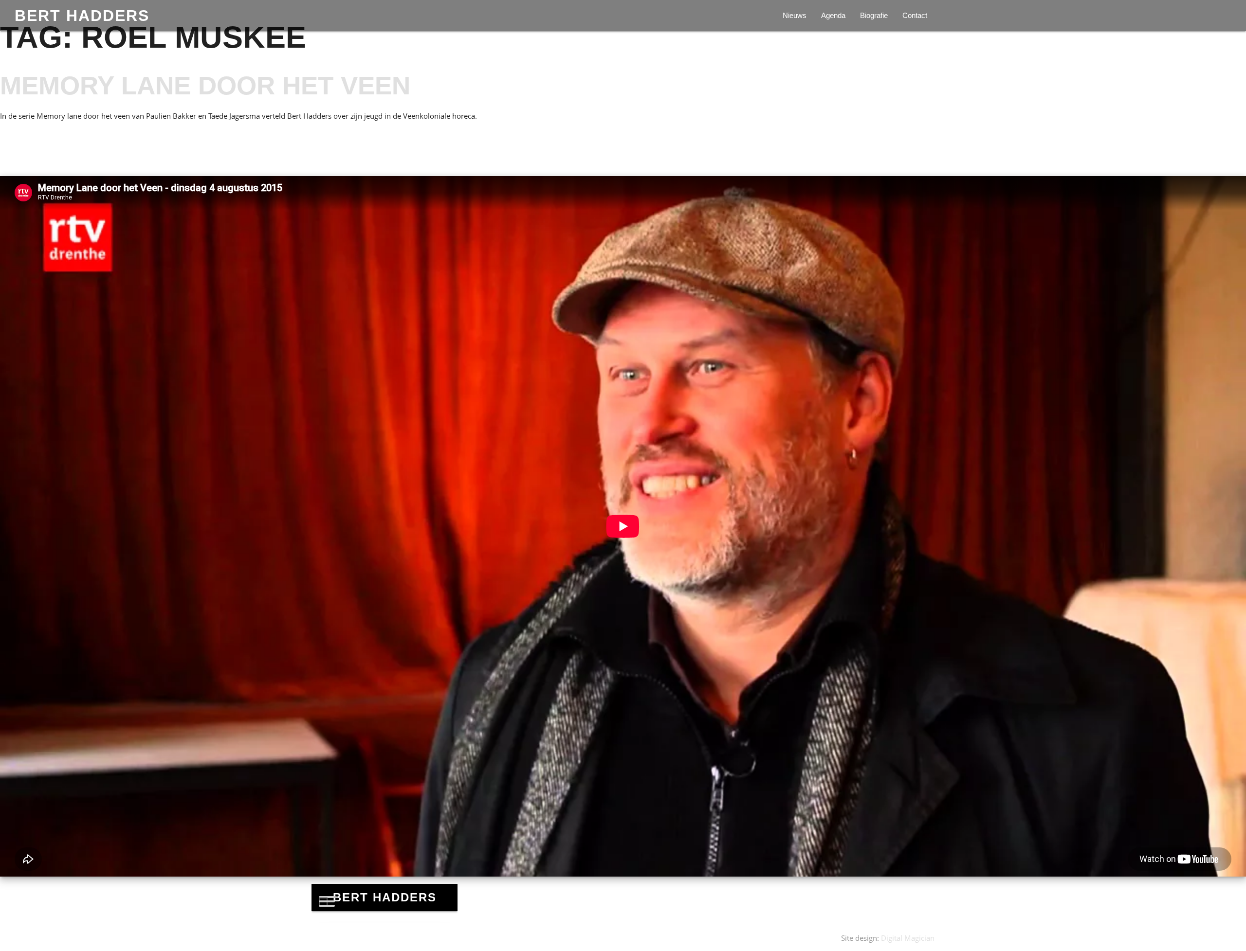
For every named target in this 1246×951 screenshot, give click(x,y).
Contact (914, 15)
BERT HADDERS (82, 15)
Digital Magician (907, 938)
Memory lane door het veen (205, 85)
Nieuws (794, 15)
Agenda (833, 15)
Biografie (874, 15)
